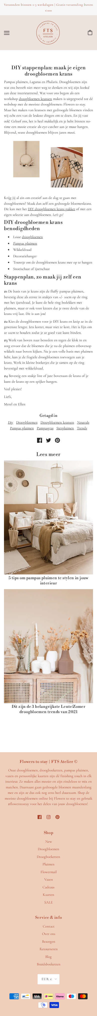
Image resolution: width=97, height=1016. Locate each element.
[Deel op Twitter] (48, 440)
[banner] (48, 32)
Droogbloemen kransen (57, 422)
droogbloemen (32, 237)
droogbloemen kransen (35, 98)
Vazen (48, 879)
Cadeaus (48, 887)
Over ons (48, 933)
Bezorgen (48, 941)
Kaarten (48, 894)
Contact (48, 926)
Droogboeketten (48, 856)
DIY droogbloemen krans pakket (51, 209)
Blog (48, 956)
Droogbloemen (27, 422)
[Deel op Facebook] (39, 440)
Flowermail (49, 872)
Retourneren (49, 949)
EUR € (47, 979)
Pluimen (48, 864)
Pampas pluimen (25, 243)
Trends (82, 428)
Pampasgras (45, 428)
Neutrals (83, 422)
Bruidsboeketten (48, 964)
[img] (39, 817)
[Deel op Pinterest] (57, 440)
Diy (10, 422)
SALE (48, 902)
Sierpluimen (65, 428)
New (48, 841)
